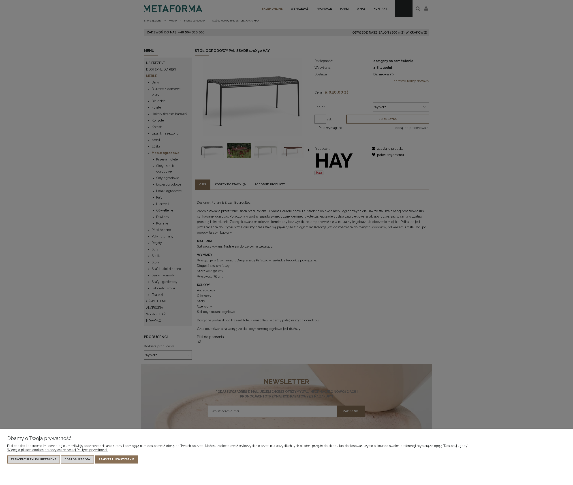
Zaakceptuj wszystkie (116, 459)
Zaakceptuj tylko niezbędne (33, 459)
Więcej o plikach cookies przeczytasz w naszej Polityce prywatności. (57, 450)
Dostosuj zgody (77, 459)
